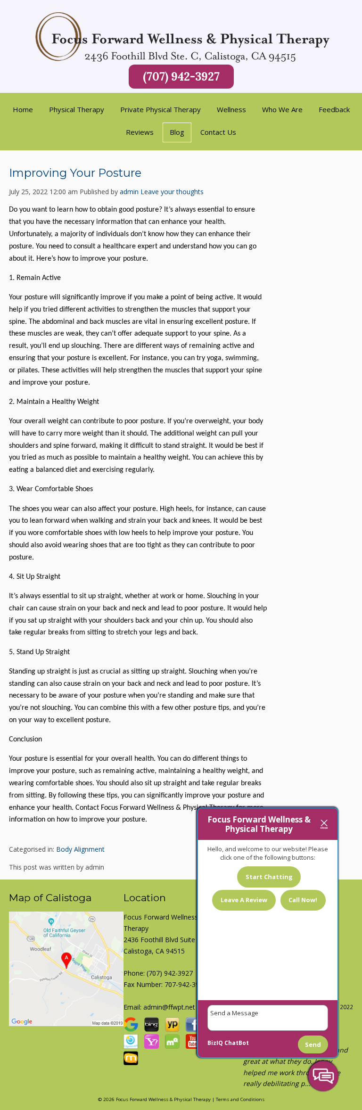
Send (313, 1044)
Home (23, 109)
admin (129, 191)
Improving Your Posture (75, 173)
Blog (177, 132)
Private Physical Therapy (160, 109)
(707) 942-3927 (181, 76)
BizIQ (215, 1043)
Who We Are (282, 109)
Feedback (334, 109)
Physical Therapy (76, 109)
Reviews (140, 132)
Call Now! (302, 900)
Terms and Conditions (240, 1099)
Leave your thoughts (172, 191)
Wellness (231, 109)
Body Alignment (80, 849)
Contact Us (218, 132)
